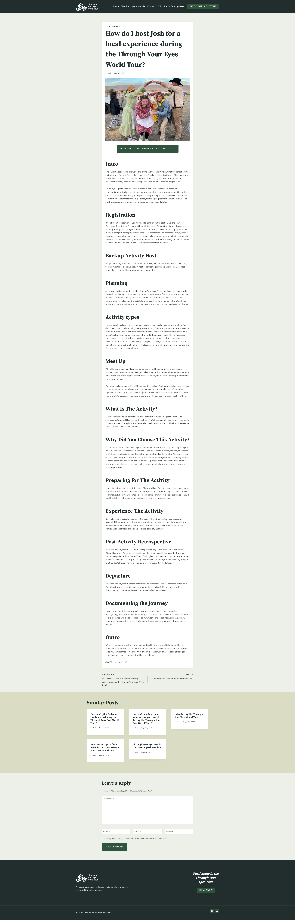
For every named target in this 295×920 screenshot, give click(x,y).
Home (116, 6)
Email (137, 831)
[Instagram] (217, 911)
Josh (109, 73)
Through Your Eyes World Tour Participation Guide (147, 746)
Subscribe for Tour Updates (171, 6)
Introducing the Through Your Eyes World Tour (172, 676)
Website (169, 831)
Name (106, 831)
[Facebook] (212, 911)
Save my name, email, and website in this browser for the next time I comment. (135, 838)
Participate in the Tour (203, 6)
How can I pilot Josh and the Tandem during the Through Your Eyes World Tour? (104, 719)
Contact (151, 6)
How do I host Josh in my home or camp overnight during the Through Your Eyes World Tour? (123, 680)
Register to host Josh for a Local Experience (147, 148)
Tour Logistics (112, 27)
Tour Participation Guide (133, 6)
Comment (108, 798)
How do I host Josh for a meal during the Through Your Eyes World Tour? (104, 747)
